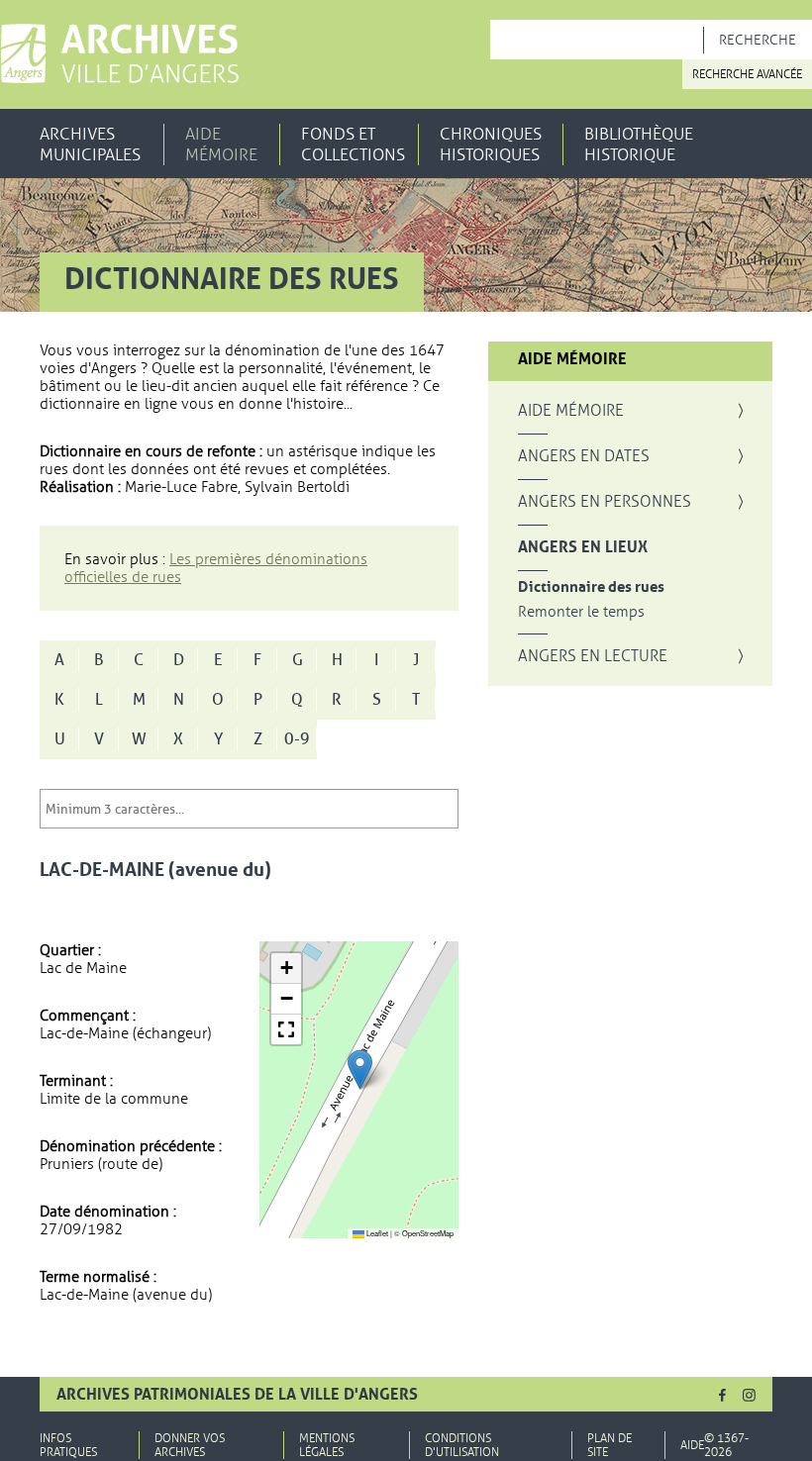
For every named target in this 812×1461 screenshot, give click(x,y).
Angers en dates (584, 456)
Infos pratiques (68, 1445)
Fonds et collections (353, 144)
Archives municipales (90, 144)
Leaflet (376, 1232)
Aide (692, 1445)
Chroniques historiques (491, 144)
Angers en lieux (583, 547)
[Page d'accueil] (119, 53)
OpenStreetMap (428, 1232)
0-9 (297, 739)
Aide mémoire (221, 144)
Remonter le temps (581, 612)
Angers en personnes (604, 502)
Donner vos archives (189, 1445)
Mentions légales (327, 1445)
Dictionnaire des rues (591, 587)
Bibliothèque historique (638, 144)
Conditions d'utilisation (462, 1445)
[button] (360, 1069)
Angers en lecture (592, 656)
